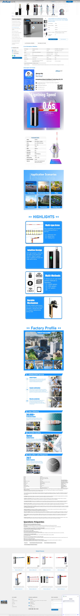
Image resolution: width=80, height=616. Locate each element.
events (57, 1)
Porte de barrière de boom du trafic (50, 542)
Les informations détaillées (29, 43)
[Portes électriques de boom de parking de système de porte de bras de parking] (33, 579)
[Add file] (63, 615)
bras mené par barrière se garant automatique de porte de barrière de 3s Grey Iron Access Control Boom (61, 587)
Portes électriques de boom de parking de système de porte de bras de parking (32, 587)
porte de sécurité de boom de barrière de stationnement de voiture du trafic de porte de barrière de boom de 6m (47, 568)
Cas (12, 605)
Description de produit (42, 43)
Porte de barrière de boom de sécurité (36, 542)
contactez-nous (62, 1)
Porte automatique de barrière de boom (30, 544)
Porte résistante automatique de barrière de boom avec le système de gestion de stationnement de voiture (19, 568)
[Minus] (77, 596)
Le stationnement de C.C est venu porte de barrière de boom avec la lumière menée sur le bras (47, 587)
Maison (44, 1)
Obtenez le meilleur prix (53, 39)
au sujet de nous (49, 1)
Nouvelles (13, 603)
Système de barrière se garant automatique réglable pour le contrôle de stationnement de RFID (33, 568)
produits (53, 1)
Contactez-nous (14, 606)
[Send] (78, 615)
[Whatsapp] (12, 56)
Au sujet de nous (14, 600)
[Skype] (14, 56)
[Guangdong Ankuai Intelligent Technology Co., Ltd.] (9, 2)
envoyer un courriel (55, 609)
